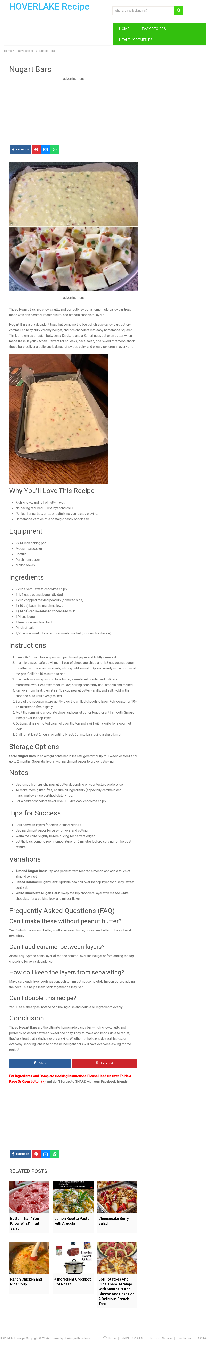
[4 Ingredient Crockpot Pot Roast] (73, 1257)
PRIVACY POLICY (133, 1338)
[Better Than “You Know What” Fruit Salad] (29, 1196)
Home (124, 29)
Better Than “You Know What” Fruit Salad (24, 1223)
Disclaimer (184, 1338)
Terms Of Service (160, 1338)
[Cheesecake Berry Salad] (117, 1196)
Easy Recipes (154, 29)
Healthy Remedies (136, 40)
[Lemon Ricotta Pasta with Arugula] (73, 1196)
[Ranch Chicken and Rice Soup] (29, 1257)
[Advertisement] (73, 110)
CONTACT (203, 1338)
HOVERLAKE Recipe (49, 6)
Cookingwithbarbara (77, 1338)
